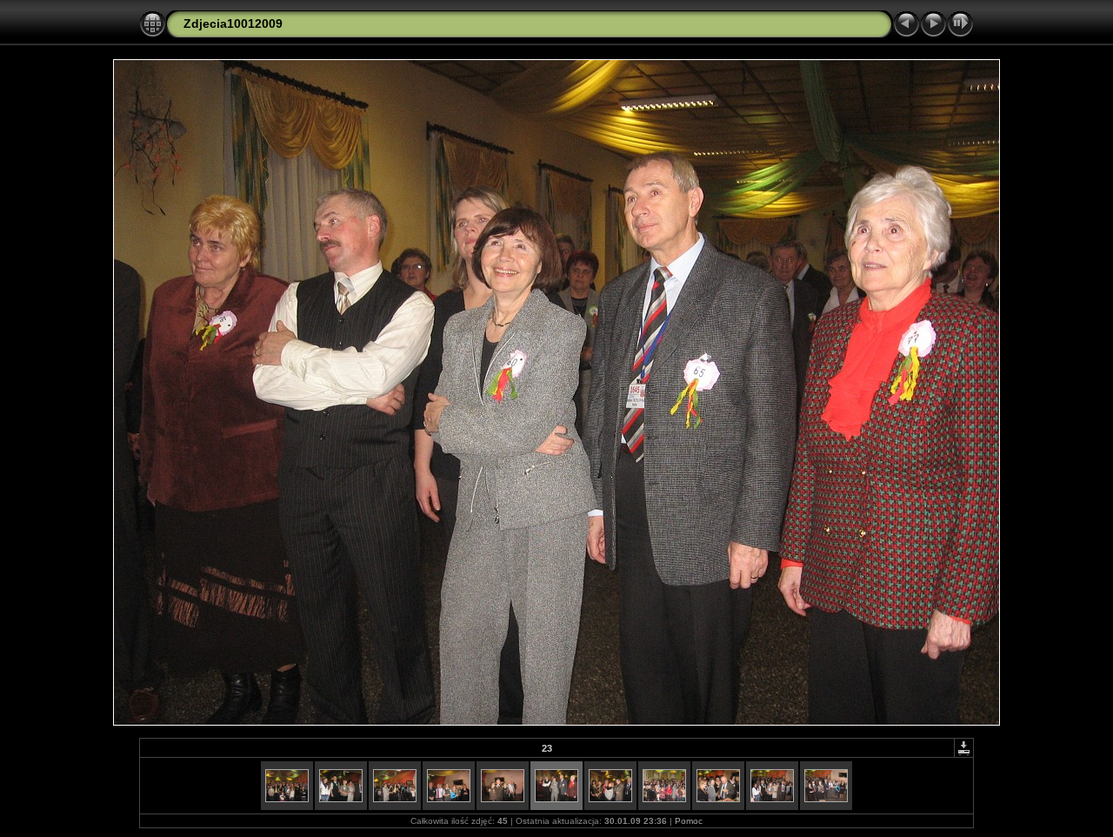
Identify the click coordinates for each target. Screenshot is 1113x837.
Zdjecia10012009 (233, 23)
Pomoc (689, 821)
